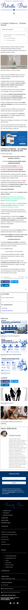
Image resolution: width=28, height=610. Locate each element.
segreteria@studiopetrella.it (7, 310)
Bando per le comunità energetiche (10, 336)
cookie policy (4, 517)
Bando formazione (5, 539)
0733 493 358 (4, 308)
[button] (14, 13)
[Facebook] (10, 603)
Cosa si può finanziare (10, 38)
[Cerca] (25, 289)
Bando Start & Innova (5, 544)
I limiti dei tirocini (5, 373)
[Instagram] (14, 603)
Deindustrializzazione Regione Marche (11, 354)
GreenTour (3, 541)
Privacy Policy (11, 492)
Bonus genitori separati (7, 403)
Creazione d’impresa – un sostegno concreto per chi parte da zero (14, 35)
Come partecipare (11, 40)
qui (17, 126)
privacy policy (4, 520)
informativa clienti (5, 522)
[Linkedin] (17, 603)
